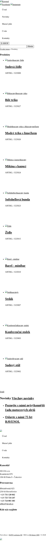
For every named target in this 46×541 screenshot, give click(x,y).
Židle (8, 232)
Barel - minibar (15, 265)
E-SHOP (4, 43)
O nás (4, 31)
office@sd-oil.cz (6, 504)
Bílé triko (11, 100)
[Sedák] (11, 292)
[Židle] (8, 226)
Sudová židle (13, 66)
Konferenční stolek (17, 332)
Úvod (4, 10)
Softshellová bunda (17, 199)
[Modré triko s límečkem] (22, 127)
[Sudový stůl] (14, 359)
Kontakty (6, 38)
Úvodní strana (5, 49)
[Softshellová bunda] (17, 193)
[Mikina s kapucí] (15, 160)
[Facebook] (5, 4)
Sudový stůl (12, 365)
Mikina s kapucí (15, 166)
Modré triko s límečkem (21, 133)
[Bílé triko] (16, 93)
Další (2, 392)
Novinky (5, 17)
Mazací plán (7, 24)
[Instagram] (15, 4)
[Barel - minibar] (12, 259)
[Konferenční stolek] (17, 325)
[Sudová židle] (14, 60)
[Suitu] (4, 1)
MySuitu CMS (34, 535)
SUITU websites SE (15, 535)
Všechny (23, 398)
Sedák (9, 298)
